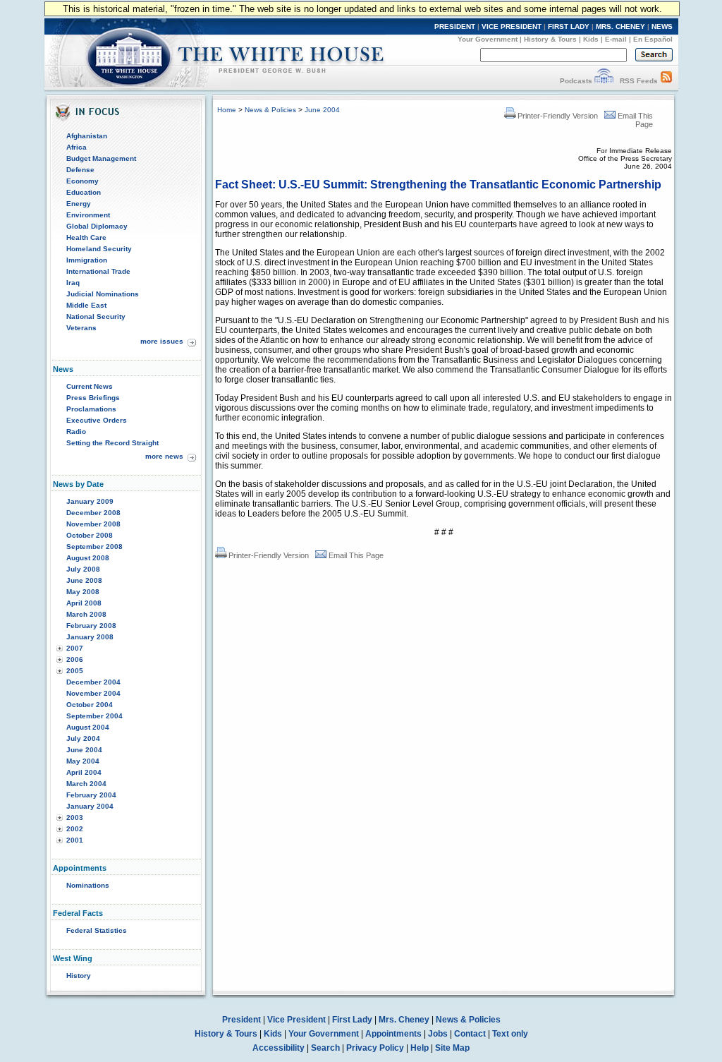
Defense (80, 170)
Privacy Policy (375, 1048)
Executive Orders (96, 420)
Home (226, 110)
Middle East (86, 305)
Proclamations (91, 409)
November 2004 (93, 693)
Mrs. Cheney (404, 1020)
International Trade (98, 271)
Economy (82, 181)
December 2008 (93, 513)
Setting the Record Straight (112, 443)
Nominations (87, 885)
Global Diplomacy (97, 226)
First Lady (352, 1020)
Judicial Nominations (102, 294)
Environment (88, 215)
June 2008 (84, 580)
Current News (89, 386)
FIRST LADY (568, 26)
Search (325, 1048)
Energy (78, 203)
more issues (161, 341)
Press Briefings (93, 398)
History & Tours (550, 39)
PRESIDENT (454, 26)
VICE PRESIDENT (512, 26)
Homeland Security (99, 249)
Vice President (296, 1020)
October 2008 (89, 535)
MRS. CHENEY (620, 26)
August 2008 (87, 558)
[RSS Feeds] (666, 81)
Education (83, 192)
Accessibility (278, 1048)
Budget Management (101, 158)
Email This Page (356, 555)
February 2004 (91, 795)
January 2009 (90, 501)
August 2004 (87, 727)
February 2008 (91, 625)
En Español (653, 39)
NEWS (662, 26)
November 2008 (93, 524)
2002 (74, 829)
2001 (74, 840)
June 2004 (84, 750)
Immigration (86, 260)
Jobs (438, 1034)
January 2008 (90, 637)
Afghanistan (86, 136)
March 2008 (86, 614)
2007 (74, 648)
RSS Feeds (639, 81)
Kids (591, 39)
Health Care (86, 237)
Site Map (452, 1048)
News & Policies (270, 110)
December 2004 (93, 682)
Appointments (393, 1034)
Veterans (81, 328)
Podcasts (576, 81)
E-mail (616, 39)
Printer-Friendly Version (558, 115)
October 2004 (89, 704)
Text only (510, 1034)
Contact (470, 1034)
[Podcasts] (603, 81)
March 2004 (86, 784)
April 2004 (84, 772)
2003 (74, 817)
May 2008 (82, 592)
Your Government (488, 39)
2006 (74, 659)
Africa (76, 147)
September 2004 (94, 716)
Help (419, 1048)
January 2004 (90, 806)
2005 (74, 671)
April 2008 (84, 603)
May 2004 (82, 761)
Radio (76, 431)
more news (164, 456)
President (241, 1020)
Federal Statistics (96, 930)
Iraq (73, 282)
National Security (96, 316)
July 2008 (83, 569)
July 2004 (83, 738)
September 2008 (94, 546)
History (78, 975)
